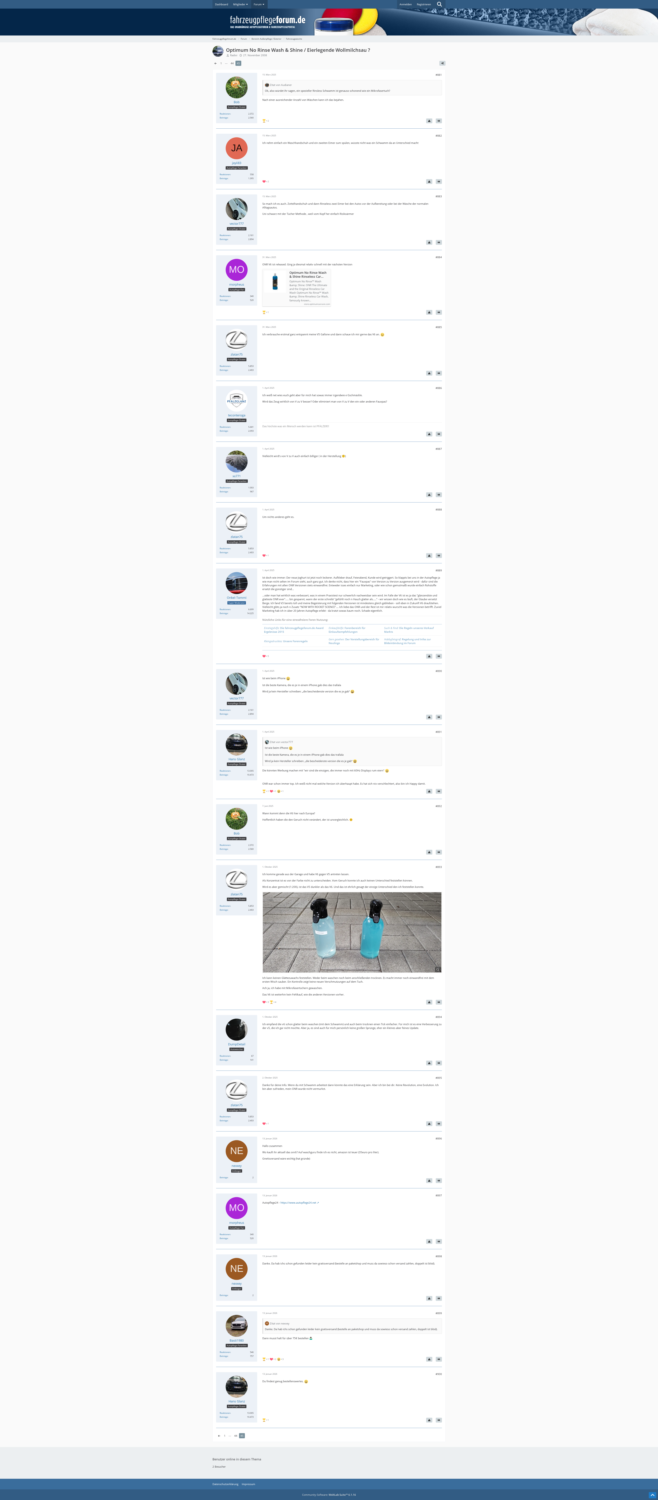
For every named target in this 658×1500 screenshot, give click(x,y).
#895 (439, 1077)
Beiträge (224, 117)
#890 (439, 671)
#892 (439, 806)
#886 (439, 388)
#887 (439, 449)
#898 (439, 1256)
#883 (439, 196)
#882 (439, 135)
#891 (439, 732)
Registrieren (424, 4)
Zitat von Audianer (281, 85)
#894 (439, 1017)
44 (232, 63)
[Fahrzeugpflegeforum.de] (338, 22)
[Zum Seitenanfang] (652, 1495)
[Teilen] (442, 63)
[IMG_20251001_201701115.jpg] (352, 932)
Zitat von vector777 (281, 742)
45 (238, 63)
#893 (439, 867)
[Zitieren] (439, 120)
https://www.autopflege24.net (298, 1202)
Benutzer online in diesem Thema (236, 1459)
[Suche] (440, 4)
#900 (439, 1374)
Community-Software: (329, 1494)
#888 (439, 509)
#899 (439, 1313)
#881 (439, 74)
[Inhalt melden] (429, 120)
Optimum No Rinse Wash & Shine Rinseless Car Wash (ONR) (307, 275)
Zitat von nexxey (279, 1323)
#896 (439, 1138)
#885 (439, 327)
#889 (439, 570)
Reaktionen (225, 113)
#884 (439, 257)
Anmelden (406, 4)
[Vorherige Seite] (215, 63)
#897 (439, 1195)
